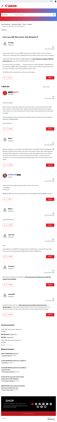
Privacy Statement (12, 403)
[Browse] (3, 6)
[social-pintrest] (38, 407)
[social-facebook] (43, 404)
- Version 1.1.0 (9, 334)
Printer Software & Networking (8, 371)
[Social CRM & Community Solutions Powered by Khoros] (51, 419)
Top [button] (5, 418)
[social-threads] (51, 404)
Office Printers (5, 362)
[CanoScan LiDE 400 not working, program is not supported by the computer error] (52, 86)
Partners (24, 403)
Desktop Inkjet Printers (6, 355)
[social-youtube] (32, 404)
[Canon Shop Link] (8, 400)
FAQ (51, 1)
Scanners (30, 24)
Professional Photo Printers (7, 390)
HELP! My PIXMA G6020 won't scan (9, 353)
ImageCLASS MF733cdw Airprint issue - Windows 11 (13, 360)
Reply (50, 78)
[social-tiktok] (40, 404)
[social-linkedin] (41, 407)
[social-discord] (45, 407)
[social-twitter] (47, 404)
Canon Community (10, 6)
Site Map (20, 403)
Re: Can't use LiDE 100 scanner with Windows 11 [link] (14, 26)
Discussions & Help (16, 24)
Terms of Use (5, 403)
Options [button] (4, 30)
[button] (4, 77)
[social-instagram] (36, 404)
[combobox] (34, 15)
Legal (17, 403)
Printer (24, 24)
